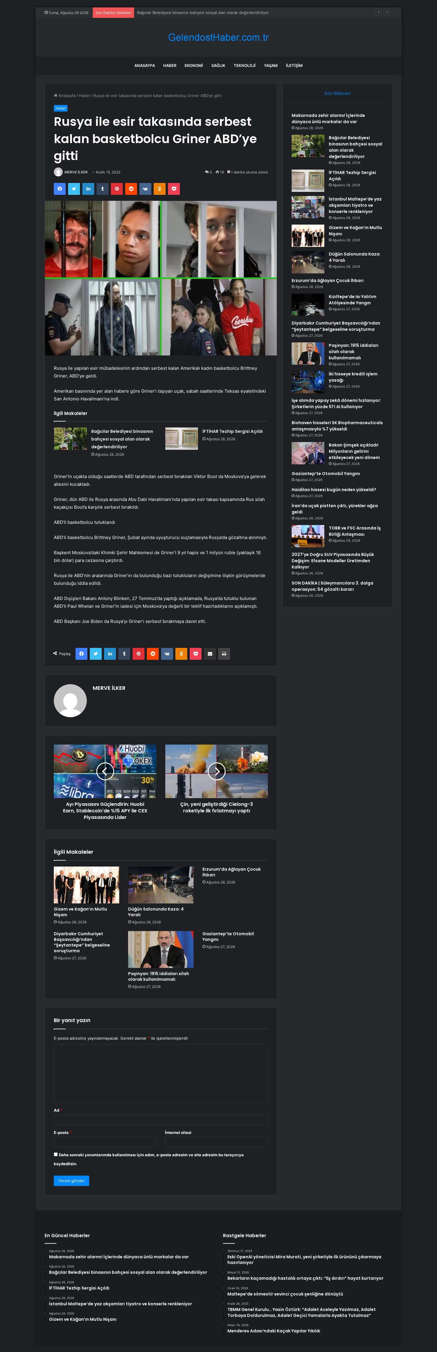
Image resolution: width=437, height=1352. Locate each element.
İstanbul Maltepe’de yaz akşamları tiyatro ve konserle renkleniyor (355, 205)
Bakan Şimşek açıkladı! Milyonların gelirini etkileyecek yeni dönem (354, 451)
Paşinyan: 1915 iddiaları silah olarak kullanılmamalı (158, 976)
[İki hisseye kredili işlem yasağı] (308, 382)
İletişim (294, 65)
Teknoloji (245, 65)
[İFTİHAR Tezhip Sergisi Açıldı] (181, 438)
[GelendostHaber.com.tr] (218, 37)
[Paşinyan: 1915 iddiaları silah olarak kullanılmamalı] (161, 949)
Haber (169, 65)
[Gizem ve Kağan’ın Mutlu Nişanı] (86, 885)
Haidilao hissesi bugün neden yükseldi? (334, 490)
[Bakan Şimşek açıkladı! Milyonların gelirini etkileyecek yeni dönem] (308, 453)
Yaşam (271, 65)
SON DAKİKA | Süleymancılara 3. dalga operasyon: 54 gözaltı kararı (332, 586)
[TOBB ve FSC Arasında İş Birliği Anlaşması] (308, 536)
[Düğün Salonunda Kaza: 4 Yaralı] (161, 885)
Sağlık (218, 65)
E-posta (63, 1132)
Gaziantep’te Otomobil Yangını (228, 936)
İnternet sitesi (178, 1132)
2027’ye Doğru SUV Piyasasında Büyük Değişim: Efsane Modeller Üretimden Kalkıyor (333, 561)
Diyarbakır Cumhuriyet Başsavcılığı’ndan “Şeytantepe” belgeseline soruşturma (82, 942)
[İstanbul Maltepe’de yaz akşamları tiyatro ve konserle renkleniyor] (308, 207)
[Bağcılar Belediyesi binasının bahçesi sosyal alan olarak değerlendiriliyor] (70, 438)
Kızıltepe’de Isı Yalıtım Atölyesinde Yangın (352, 300)
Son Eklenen (337, 93)
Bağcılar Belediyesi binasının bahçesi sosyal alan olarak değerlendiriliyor (122, 439)
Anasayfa (144, 65)
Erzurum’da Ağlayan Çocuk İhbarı (231, 872)
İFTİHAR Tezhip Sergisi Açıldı (163, 12)
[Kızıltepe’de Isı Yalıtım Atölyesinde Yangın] (308, 305)
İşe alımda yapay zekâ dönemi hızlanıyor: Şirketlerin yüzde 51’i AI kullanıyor (336, 403)
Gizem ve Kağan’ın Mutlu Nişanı (80, 912)
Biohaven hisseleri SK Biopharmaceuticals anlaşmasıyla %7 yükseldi (337, 426)
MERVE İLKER (76, 172)
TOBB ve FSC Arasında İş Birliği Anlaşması (355, 531)
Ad (58, 1110)
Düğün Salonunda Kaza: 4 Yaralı (156, 912)
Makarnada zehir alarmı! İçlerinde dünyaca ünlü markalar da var (328, 118)
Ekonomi (194, 65)
